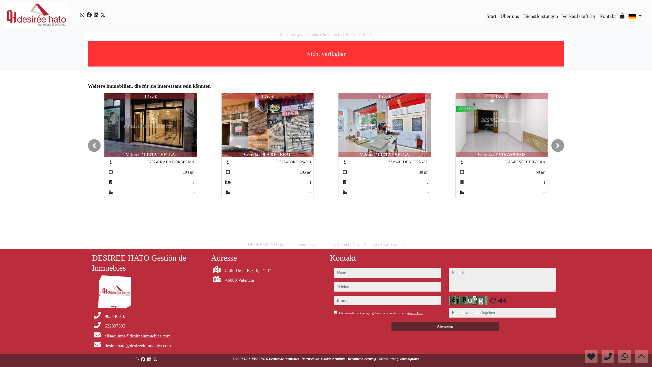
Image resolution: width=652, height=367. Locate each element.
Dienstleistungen (540, 16)
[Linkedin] (96, 15)
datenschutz (415, 313)
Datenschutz (310, 359)
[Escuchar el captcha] (502, 301)
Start (491, 16)
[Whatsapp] (82, 15)
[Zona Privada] (622, 16)
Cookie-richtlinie (333, 359)
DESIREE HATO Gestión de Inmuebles (272, 359)
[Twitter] (102, 15)
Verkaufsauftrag (578, 16)
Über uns (509, 16)
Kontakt (607, 16)
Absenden (445, 326)
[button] (94, 145)
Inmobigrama (409, 359)
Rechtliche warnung (362, 359)
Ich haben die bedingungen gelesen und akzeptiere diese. (381, 313)
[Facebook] (89, 15)
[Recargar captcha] (493, 301)
